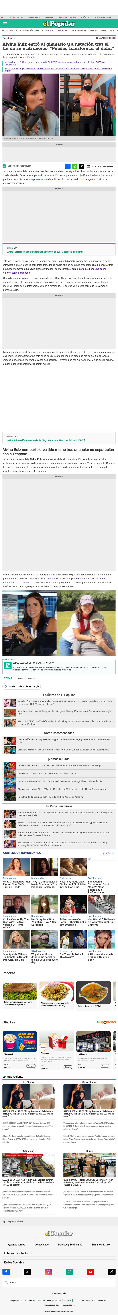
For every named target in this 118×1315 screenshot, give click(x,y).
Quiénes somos (16, 1244)
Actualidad (47, 30)
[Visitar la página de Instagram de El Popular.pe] (48, 1272)
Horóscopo (85, 17)
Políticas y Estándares (70, 1244)
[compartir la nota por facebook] (68, 166)
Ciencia (93, 30)
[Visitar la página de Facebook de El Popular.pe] (6, 1272)
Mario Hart (49, 17)
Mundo (103, 30)
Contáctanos (42, 1244)
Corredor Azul (34, 17)
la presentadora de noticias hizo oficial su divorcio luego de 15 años (68, 179)
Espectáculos (31, 30)
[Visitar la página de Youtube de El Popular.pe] (90, 1272)
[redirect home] (59, 1234)
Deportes (62, 30)
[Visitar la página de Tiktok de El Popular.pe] (112, 1272)
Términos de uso (101, 1244)
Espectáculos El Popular (19, 166)
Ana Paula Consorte (67, 17)
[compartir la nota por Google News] (100, 166)
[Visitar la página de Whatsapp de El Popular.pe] (69, 1272)
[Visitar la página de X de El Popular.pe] (27, 1272)
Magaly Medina (16, 17)
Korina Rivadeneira (103, 17)
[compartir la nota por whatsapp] (75, 166)
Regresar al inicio (16, 1221)
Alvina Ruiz (21, 678)
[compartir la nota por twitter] (82, 166)
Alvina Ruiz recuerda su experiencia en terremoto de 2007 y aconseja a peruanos (45, 252)
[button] (5, 23)
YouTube (31, 678)
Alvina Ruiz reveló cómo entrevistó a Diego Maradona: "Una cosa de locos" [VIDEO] (46, 440)
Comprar (31, 1066)
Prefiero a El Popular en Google (24, 686)
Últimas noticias (11, 30)
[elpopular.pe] (59, 28)
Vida (112, 30)
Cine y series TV (78, 30)
